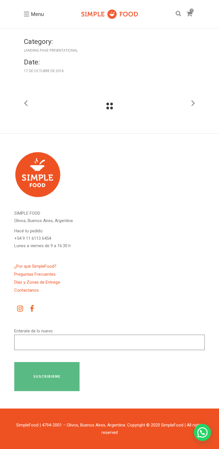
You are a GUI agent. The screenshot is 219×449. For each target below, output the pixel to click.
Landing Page (36, 50)
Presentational (64, 50)
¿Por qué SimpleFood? (35, 266)
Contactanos (26, 290)
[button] (202, 432)
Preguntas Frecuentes (35, 274)
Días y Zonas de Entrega (37, 282)
